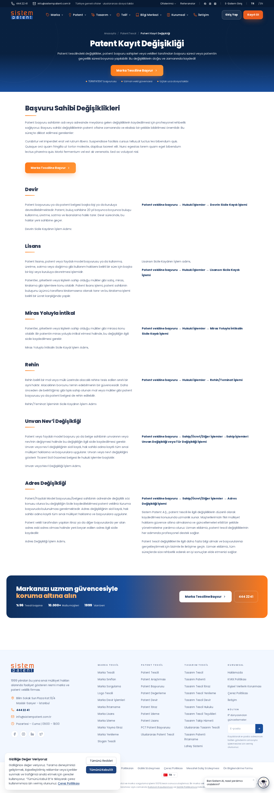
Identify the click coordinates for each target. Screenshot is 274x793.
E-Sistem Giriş (233, 3)
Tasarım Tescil (193, 673)
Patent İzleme (150, 714)
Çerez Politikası (238, 693)
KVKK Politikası (237, 679)
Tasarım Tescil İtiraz (197, 686)
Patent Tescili (150, 673)
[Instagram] (215, 3)
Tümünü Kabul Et (101, 770)
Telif (124, 15)
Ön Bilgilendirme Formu (238, 768)
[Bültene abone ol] (259, 728)
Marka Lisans (106, 714)
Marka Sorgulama (109, 686)
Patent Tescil (128, 33)
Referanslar (187, 3)
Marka (55, 15)
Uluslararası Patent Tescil (157, 734)
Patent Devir (149, 700)
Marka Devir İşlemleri (111, 700)
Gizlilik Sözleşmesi (149, 768)
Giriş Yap (231, 15)
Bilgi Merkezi (149, 15)
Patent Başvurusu (152, 686)
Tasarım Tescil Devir (197, 700)
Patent (78, 15)
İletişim (203, 15)
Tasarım (102, 15)
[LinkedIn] (210, 3)
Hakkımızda (235, 673)
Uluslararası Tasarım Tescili (202, 727)
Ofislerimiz (166, 3)
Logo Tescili (105, 693)
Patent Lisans (150, 721)
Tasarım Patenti (194, 679)
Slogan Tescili (107, 741)
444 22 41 (22, 3)
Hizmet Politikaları (123, 768)
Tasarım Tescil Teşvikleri (200, 714)
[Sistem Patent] (22, 14)
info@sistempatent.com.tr (54, 3)
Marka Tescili (106, 673)
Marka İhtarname (109, 707)
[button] (253, 780)
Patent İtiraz (149, 707)
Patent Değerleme (153, 693)
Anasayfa (110, 33)
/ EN (260, 3)
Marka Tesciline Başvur (134, 70)
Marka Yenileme (108, 734)
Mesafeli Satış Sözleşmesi (203, 768)
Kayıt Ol (253, 15)
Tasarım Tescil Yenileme (200, 693)
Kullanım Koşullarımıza (160, 787)
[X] (41, 734)
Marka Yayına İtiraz (110, 727)
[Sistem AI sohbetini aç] (263, 782)
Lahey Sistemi (193, 746)
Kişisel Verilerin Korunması (244, 686)
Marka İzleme (106, 721)
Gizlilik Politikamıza (187, 787)
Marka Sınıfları (107, 679)
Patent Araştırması (153, 679)
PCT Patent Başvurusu (155, 727)
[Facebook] (205, 3)
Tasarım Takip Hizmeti (198, 721)
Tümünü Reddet (101, 761)
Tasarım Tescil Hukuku (198, 707)
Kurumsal (178, 15)
